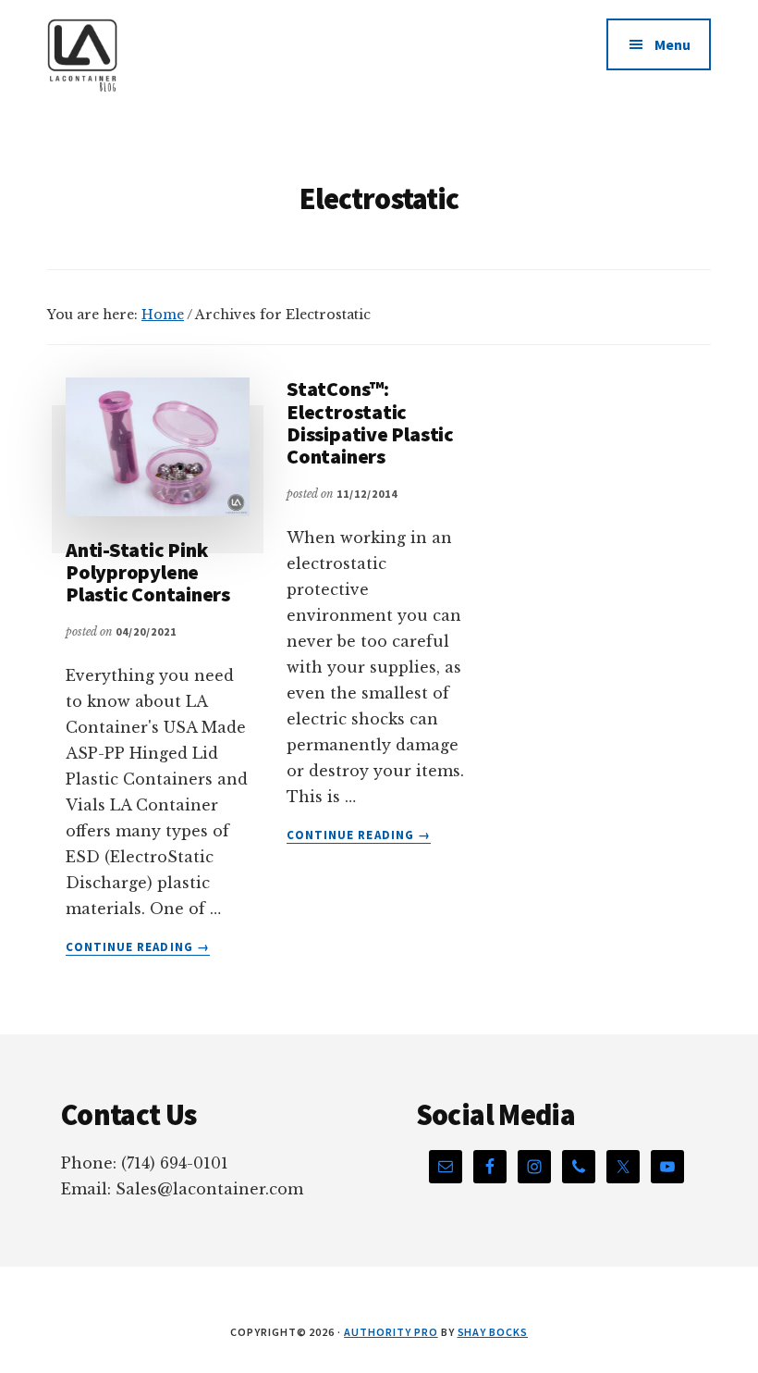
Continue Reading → (138, 947)
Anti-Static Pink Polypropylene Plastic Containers (148, 572)
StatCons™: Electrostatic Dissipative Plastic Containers (370, 422)
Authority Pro (390, 1332)
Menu (672, 44)
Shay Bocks (493, 1332)
